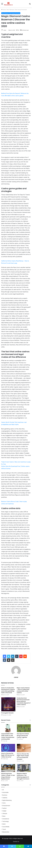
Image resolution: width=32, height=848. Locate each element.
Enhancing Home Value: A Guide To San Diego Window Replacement (8, 776)
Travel (4, 829)
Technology (5, 821)
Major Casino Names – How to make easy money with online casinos (23, 690)
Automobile (5, 792)
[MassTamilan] (8, 3)
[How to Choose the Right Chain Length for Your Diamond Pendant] (24, 748)
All (3, 789)
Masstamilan (5, 832)
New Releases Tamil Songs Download (17, 9)
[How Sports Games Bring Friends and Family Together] (24, 728)
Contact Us (16, 841)
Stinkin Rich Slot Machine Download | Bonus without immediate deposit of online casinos (23, 701)
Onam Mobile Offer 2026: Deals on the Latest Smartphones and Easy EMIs (7, 736)
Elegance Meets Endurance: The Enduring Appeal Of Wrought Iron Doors (23, 776)
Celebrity (4, 797)
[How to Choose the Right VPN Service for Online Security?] (8, 748)
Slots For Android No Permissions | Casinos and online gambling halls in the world (8, 690)
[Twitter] (8, 656)
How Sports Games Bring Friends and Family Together (23, 735)
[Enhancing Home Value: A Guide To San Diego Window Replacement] (8, 768)
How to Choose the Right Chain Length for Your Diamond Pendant (23, 756)
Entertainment (6, 805)
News (3, 816)
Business (4, 795)
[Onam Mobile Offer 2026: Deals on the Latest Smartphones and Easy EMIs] (8, 728)
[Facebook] (4, 656)
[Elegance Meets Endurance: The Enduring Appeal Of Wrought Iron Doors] (24, 768)
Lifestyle (4, 813)
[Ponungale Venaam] (8, 704)
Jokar (4, 30)
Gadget (4, 811)
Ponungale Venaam (7, 713)
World (3, 824)
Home (4, 9)
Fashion (4, 808)
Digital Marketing (7, 800)
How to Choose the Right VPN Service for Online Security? (7, 755)
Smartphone (5, 818)
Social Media (5, 826)
